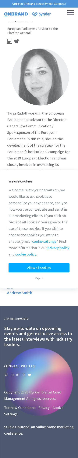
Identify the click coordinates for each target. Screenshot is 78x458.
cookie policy (25, 254)
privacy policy (58, 247)
